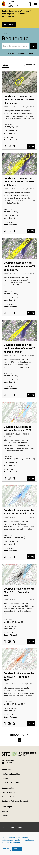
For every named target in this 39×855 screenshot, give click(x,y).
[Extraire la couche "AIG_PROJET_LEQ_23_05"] (9, 723)
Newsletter (10, 761)
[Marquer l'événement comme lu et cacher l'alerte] (36, 10)
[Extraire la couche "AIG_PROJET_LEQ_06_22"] (9, 556)
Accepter (17, 849)
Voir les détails (8, 24)
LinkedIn (9, 763)
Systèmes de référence (10, 797)
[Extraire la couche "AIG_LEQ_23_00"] (9, 395)
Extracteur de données (10, 782)
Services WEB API (8, 793)
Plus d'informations (13, 843)
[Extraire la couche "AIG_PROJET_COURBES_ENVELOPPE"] (9, 478)
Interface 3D (6, 778)
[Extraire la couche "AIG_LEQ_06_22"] (9, 231)
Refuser (6, 849)
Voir (30, 146)
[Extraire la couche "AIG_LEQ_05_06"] (9, 146)
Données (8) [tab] (22, 53)
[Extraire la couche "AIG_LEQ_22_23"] (9, 313)
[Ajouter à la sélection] (4, 146)
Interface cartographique (11, 774)
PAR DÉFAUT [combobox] (30, 65)
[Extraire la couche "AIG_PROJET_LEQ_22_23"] (9, 641)
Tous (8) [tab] (11, 53)
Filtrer (5, 65)
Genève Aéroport (10, 140)
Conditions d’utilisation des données (15, 801)
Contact (5, 816)
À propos (5, 811)
